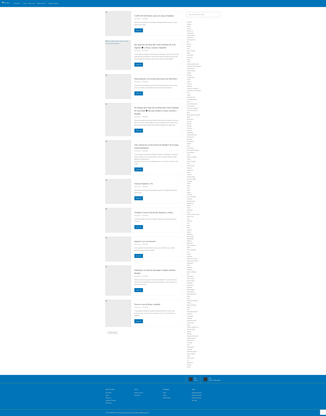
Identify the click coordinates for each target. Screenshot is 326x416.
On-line (189, 254)
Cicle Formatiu (190, 68)
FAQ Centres (137, 395)
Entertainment (190, 137)
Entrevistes (189, 139)
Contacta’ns (108, 397)
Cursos (24, 3)
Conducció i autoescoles (192, 88)
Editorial (189, 121)
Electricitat (189, 128)
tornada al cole (190, 340)
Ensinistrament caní (191, 134)
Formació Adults (191, 176)
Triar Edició (17, 3)
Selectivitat (189, 314)
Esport (188, 154)
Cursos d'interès (190, 106)
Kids (188, 227)
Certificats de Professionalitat (194, 66)
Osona (188, 265)
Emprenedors (190, 132)
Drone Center (190, 119)
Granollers (189, 194)
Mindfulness (190, 243)
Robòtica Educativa (191, 305)
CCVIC (189, 62)
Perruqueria (190, 269)
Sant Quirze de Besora (192, 311)
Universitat (189, 349)
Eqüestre (189, 143)
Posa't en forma (190, 278)
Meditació (189, 241)
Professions (189, 283)
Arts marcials (190, 37)
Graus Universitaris (191, 196)
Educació (189, 123)
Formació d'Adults (191, 179)
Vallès (188, 356)
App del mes (190, 31)
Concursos (189, 84)
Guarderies (189, 199)
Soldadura (189, 318)
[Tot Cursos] (5, 1)
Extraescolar (190, 170)
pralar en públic (190, 280)
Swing (188, 325)
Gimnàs (189, 192)
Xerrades (189, 364)
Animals (189, 28)
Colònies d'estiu (190, 77)
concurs (189, 81)
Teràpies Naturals (191, 338)
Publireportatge (190, 289)
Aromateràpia (190, 33)
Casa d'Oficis (190, 55)
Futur (188, 188)
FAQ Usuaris (108, 403)
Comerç (189, 79)
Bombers (189, 46)
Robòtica (189, 302)
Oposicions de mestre (192, 258)
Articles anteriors (112, 332)
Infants (188, 207)
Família (189, 172)
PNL (188, 274)
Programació (190, 285)
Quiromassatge (190, 291)
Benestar (189, 44)
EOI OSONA (190, 141)
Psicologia (189, 287)
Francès (189, 183)
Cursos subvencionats (192, 110)
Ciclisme (189, 73)
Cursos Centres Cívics (192, 104)
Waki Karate (190, 362)
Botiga (188, 53)
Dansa (188, 112)
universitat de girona (192, 351)
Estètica (189, 159)
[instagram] (219, 413)
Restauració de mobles (192, 300)
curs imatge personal (192, 99)
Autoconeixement (191, 39)
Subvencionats (190, 322)
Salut (188, 309)
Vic (188, 360)
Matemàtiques (190, 238)
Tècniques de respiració (192, 336)
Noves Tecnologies (191, 249)
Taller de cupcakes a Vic (193, 327)
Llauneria (189, 230)
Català (188, 59)
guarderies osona (191, 201)
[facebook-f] (217, 413)
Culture (189, 95)
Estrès (188, 163)
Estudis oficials (190, 165)
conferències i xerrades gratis (194, 90)
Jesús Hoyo (189, 221)
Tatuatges (189, 333)
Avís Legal (194, 400)
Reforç (188, 296)
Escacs (188, 146)
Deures (188, 117)
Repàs (188, 298)
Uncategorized (190, 347)
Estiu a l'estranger (191, 161)
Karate (188, 225)
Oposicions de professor (192, 260)
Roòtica (189, 307)
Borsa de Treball (191, 50)
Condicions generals (196, 392)
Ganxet (188, 190)
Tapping (189, 331)
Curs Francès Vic (191, 97)
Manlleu (189, 232)
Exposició (189, 168)
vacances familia (191, 353)
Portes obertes (190, 276)
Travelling (189, 342)
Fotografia (189, 181)
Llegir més (138, 30)
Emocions (189, 130)
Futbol (188, 185)
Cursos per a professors (192, 108)
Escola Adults (190, 148)
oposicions (189, 256)
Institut (188, 212)
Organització (190, 263)
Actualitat (189, 22)
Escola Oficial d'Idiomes (193, 150)
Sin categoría (190, 316)
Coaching (189, 75)
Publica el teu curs (41, 3)
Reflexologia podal (191, 294)
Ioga (188, 218)
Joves (188, 223)
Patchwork (189, 267)
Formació (189, 174)
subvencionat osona (191, 320)
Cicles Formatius (191, 70)
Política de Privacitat (197, 395)
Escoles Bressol (190, 152)
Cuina (188, 92)
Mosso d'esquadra (191, 245)
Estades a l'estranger (192, 157)
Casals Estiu (190, 57)
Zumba (188, 367)
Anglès (188, 26)
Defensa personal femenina (193, 115)
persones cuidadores (191, 272)
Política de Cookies (196, 397)
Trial (188, 345)
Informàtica (190, 210)
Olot (188, 252)
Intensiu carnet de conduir (193, 214)
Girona (164, 395)
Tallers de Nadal (191, 329)
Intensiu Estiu (190, 216)
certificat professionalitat (193, 64)
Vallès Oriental (190, 358)
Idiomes (189, 205)
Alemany (189, 24)
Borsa (188, 48)
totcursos (138, 18)
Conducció (189, 86)
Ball (188, 42)
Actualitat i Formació (53, 3)
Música (188, 247)
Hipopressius (190, 203)
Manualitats (189, 234)
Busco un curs (31, 3)
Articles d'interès (191, 35)
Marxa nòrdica (190, 236)
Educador (189, 126)
